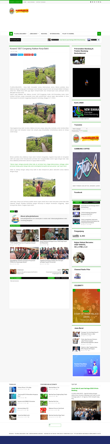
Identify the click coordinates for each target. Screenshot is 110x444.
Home (24, 2)
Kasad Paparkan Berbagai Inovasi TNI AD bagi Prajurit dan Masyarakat (53, 242)
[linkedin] (100, 2)
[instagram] (97, 2)
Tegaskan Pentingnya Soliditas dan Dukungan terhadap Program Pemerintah (51, 261)
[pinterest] (98, 2)
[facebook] (90, 2)
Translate (85, 131)
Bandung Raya (42, 39)
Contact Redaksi (41, 2)
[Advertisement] (71, 17)
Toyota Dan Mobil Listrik (24, 415)
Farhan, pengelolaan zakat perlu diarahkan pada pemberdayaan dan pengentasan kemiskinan (90, 221)
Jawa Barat (33, 33)
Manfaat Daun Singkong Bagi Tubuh (58, 394)
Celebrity (86, 311)
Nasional (44, 33)
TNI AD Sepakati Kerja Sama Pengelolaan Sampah (23, 243)
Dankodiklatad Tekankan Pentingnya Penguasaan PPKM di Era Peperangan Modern (22, 261)
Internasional (55, 33)
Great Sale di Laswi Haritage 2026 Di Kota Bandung (59, 39)
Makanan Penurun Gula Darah (56, 408)
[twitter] (92, 2)
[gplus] (95, 2)
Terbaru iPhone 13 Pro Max (24, 387)
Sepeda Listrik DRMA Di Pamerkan (26, 401)
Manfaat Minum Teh (54, 387)
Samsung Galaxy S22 (23, 408)
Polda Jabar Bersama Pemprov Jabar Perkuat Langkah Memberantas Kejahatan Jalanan (89, 341)
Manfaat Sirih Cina (53, 401)
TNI (16, 211)
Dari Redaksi (31, 2)
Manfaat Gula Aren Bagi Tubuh (56, 415)
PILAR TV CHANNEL (68, 33)
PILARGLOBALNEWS (20, 33)
